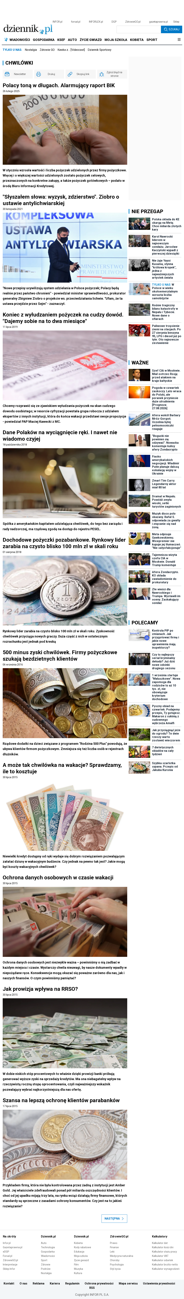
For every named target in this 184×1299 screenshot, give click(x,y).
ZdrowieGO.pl (133, 21)
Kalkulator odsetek (162, 1260)
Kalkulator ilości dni (162, 1247)
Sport (44, 1260)
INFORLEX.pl (96, 21)
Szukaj (174, 29)
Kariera (55, 1283)
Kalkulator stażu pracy (164, 1251)
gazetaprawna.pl (158, 21)
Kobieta (78, 1243)
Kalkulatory (159, 1236)
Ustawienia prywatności (159, 1283)
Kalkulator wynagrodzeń (166, 1268)
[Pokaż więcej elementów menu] (179, 40)
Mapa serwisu (128, 1283)
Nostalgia (31, 49)
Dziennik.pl (48, 1236)
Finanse (114, 1247)
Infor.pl (7, 1243)
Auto (44, 1243)
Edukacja (79, 1251)
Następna (112, 1218)
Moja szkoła (81, 1256)
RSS (92, 1287)
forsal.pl (75, 21)
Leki (112, 1251)
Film (76, 1264)
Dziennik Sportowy (99, 49)
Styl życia (115, 1268)
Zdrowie (45, 1264)
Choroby (114, 1260)
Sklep (176, 21)
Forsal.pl (7, 1256)
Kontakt (9, 1283)
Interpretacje (10, 1264)
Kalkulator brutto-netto (165, 1264)
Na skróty (9, 1236)
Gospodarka (48, 1251)
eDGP (6, 1251)
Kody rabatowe (82, 1247)
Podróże (45, 1268)
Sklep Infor (9, 1268)
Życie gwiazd (81, 1260)
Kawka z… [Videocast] (71, 49)
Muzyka (78, 1268)
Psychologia (117, 1264)
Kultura (78, 1273)
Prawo (113, 1243)
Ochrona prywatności (99, 1283)
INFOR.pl (57, 21)
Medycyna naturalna (121, 1256)
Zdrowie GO (47, 49)
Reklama (38, 1283)
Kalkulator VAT (160, 1256)
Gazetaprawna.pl (12, 1247)
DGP (114, 21)
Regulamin (72, 1283)
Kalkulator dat (160, 1243)
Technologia (48, 1247)
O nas (23, 1283)
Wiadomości (48, 1256)
